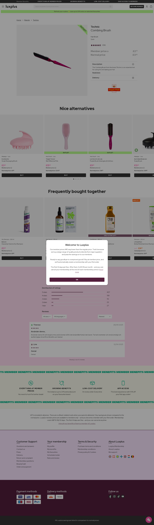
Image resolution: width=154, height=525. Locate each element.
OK (77, 280)
